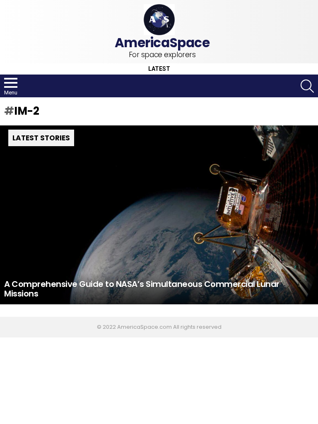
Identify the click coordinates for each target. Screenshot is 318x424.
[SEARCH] (307, 86)
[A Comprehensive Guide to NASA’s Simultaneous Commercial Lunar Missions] (159, 214)
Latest (159, 69)
